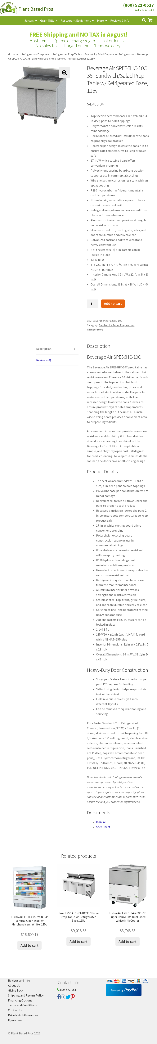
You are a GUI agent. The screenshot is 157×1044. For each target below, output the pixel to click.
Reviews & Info (119, 20)
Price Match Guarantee (23, 1015)
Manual (101, 822)
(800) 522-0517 (138, 5)
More (100, 20)
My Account (15, 1020)
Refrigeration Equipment (36, 54)
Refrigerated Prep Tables (67, 54)
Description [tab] (44, 349)
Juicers (29, 20)
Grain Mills (47, 20)
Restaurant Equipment (76, 20)
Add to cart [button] (29, 945)
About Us (14, 985)
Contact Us (15, 1010)
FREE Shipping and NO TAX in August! (78, 34)
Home (15, 54)
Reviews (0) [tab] (43, 360)
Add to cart (113, 303)
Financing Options (20, 1000)
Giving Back (15, 990)
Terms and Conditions (22, 1005)
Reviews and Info (19, 980)
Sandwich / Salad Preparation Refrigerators (109, 54)
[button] (64, 72)
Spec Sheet (103, 827)
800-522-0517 (69, 990)
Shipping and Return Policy (25, 995)
